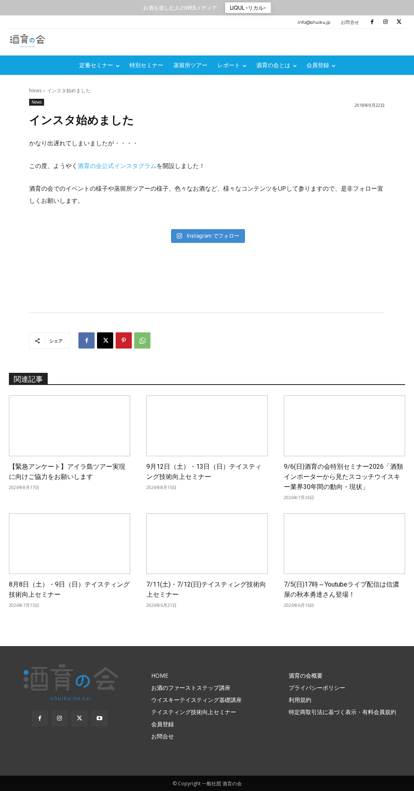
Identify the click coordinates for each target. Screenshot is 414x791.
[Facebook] (372, 22)
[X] (399, 22)
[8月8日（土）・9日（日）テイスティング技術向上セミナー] (69, 543)
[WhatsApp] (142, 340)
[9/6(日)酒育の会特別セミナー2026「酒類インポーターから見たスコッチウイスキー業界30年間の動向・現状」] (344, 426)
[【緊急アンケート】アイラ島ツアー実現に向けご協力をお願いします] (69, 426)
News (35, 90)
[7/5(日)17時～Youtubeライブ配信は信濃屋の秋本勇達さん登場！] (344, 543)
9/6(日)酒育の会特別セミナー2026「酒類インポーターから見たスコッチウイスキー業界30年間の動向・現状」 (343, 477)
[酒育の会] (29, 40)
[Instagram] (385, 22)
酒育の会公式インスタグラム (117, 166)
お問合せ (350, 22)
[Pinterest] (124, 340)
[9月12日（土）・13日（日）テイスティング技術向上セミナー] (207, 426)
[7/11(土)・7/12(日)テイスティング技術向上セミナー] (207, 543)
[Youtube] (99, 718)
